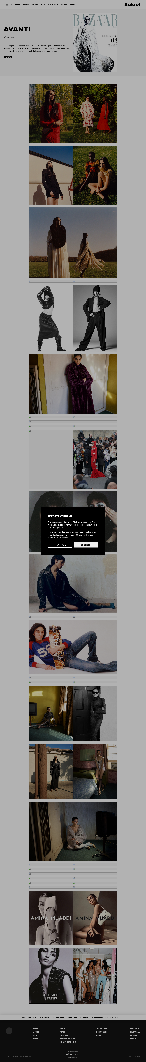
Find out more (60, 545)
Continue (85, 544)
